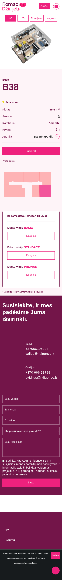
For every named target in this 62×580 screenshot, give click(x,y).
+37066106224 (36, 348)
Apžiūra (44, 6)
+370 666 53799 (37, 372)
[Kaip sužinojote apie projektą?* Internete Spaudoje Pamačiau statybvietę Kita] (31, 431)
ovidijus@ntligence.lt (41, 377)
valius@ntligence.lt (39, 353)
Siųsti (31, 482)
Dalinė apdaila (43, 136)
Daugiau (31, 235)
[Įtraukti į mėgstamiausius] (58, 84)
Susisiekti (31, 151)
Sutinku (55, 555)
